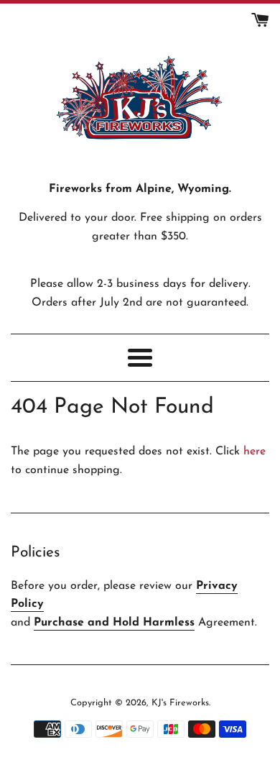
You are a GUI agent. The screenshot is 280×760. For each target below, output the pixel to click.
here (254, 451)
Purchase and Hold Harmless (114, 622)
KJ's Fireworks (180, 703)
